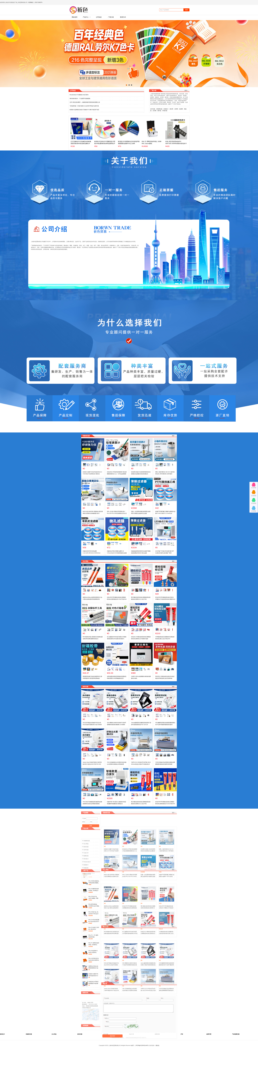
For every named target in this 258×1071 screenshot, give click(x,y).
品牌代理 (208, 1034)
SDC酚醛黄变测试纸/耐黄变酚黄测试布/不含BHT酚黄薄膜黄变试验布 (166, 951)
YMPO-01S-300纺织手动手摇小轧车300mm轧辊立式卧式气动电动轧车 (148, 977)
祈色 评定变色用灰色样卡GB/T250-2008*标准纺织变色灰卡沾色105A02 (176, 143)
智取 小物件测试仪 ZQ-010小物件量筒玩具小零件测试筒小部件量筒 (166, 837)
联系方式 (123, 17)
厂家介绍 (111, 17)
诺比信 (157, 1045)
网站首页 (74, 17)
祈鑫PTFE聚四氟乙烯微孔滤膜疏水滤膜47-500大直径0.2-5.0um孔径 (166, 863)
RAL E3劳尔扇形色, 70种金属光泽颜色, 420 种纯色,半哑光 (93, 882)
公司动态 (99, 17)
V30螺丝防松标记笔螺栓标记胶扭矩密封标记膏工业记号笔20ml (166, 920)
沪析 (182, 1034)
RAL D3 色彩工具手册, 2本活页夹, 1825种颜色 (93, 929)
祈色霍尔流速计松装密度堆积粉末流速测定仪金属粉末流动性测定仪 (148, 837)
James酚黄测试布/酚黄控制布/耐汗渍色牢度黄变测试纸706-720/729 (148, 951)
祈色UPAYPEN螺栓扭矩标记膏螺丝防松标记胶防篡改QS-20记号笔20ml (129, 894)
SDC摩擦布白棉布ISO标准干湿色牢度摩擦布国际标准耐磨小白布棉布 (129, 951)
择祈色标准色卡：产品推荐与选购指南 (80, 98)
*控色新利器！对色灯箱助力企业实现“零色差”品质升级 (84, 106)
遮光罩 (171, 109)
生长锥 (154, 110)
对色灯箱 (164, 110)
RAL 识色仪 (91, 873)
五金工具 (131, 1034)
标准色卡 (166, 109)
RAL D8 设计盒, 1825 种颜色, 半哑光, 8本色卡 (93, 898)
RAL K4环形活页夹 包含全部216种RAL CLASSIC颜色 (93, 960)
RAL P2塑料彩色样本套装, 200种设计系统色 (93, 890)
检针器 (159, 110)
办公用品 (54, 1034)
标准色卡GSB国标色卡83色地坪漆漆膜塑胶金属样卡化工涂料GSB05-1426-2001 (128, 143)
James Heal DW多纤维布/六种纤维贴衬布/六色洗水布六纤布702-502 (111, 977)
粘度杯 (181, 109)
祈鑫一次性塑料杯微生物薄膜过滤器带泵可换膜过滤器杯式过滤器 (148, 863)
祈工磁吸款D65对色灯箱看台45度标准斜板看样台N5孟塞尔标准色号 (129, 920)
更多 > (186, 90)
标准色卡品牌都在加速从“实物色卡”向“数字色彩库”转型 (84, 109)
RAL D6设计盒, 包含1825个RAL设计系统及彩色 (93, 913)
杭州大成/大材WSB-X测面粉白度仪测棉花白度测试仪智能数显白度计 (111, 863)
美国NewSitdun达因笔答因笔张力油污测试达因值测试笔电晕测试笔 (111, 894)
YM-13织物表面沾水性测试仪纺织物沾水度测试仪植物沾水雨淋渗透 (129, 977)
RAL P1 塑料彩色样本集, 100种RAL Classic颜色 (93, 944)
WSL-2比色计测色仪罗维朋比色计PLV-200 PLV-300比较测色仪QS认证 (129, 863)
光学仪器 (152, 109)
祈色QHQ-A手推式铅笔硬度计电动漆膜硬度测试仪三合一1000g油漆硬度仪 (117, 473)
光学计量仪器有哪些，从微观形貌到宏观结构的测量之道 (85, 102)
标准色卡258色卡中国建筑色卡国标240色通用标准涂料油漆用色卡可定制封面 (104, 143)
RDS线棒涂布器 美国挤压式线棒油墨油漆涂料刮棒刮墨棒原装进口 (111, 920)
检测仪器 (157, 1034)
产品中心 (86, 17)
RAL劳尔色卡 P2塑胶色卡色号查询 (79, 94)
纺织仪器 (79, 1034)
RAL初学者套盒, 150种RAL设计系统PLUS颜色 (93, 906)
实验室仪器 (159, 109)
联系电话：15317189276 (35, 2)
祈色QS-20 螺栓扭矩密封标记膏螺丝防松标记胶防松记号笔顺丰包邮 (148, 920)
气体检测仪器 (235, 1034)
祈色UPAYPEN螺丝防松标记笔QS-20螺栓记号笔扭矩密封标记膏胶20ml (166, 894)
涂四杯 (176, 109)
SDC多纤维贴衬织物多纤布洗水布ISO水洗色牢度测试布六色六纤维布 (111, 951)
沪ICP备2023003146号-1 (142, 1045)
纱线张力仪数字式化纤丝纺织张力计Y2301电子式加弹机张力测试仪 (111, 837)
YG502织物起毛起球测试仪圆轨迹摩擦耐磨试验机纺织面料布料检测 (166, 977)
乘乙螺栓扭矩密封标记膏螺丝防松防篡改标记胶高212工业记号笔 (148, 894)
